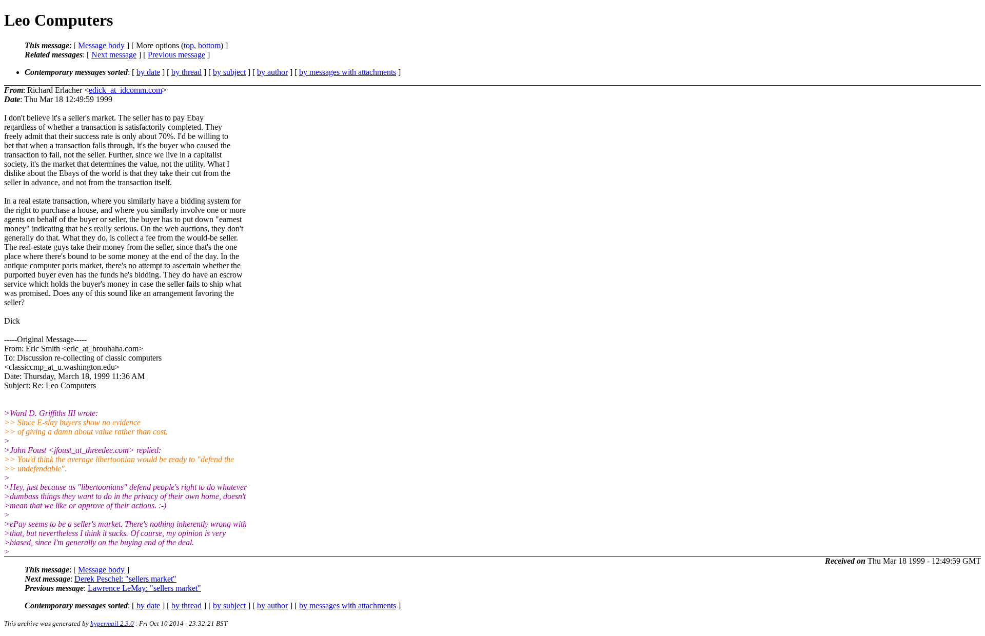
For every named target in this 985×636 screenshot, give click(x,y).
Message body (101, 45)
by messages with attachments (347, 72)
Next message (113, 54)
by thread (186, 72)
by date (148, 72)
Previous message (176, 54)
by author (272, 72)
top (189, 45)
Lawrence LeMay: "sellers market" (144, 588)
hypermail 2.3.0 (112, 623)
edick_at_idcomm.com (125, 90)
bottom (209, 45)
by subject (229, 72)
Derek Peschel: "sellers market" (125, 578)
